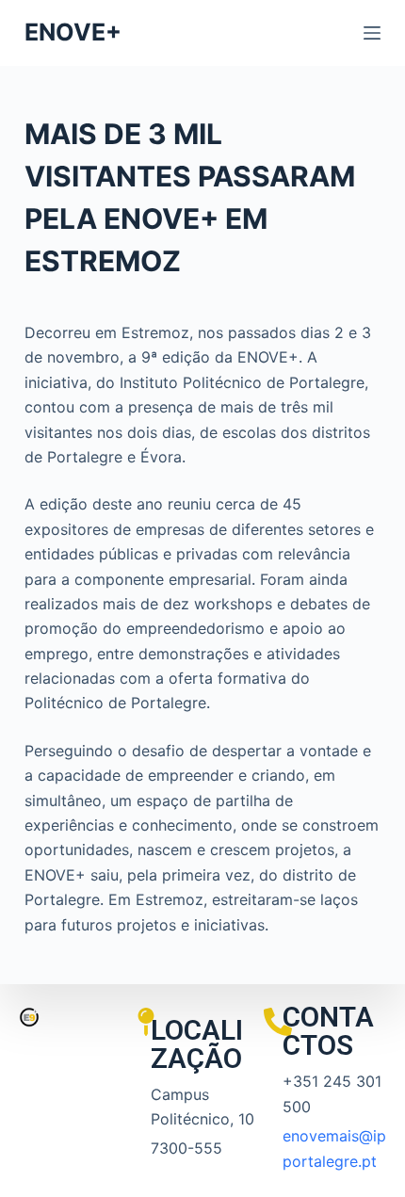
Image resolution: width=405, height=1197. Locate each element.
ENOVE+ (73, 32)
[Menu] (372, 32)
